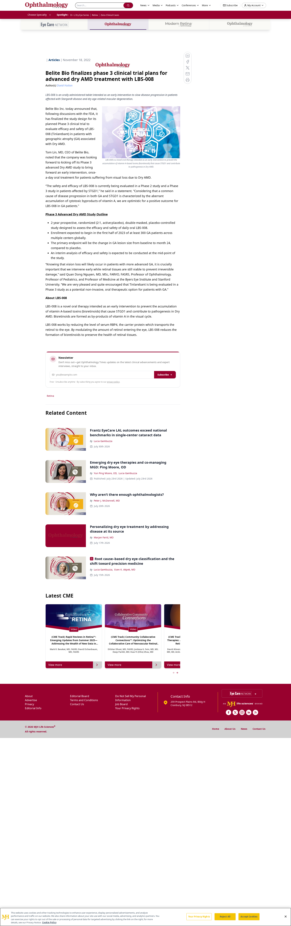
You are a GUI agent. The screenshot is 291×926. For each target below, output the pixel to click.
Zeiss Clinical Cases (110, 15)
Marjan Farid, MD (104, 537)
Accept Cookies (248, 916)
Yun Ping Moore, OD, (105, 473)
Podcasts (171, 5)
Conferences (189, 5)
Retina (95, 15)
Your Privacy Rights (127, 708)
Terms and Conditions (84, 700)
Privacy (29, 704)
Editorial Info (33, 708)
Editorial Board (79, 696)
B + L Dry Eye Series (79, 15)
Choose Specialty (37, 14)
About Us (229, 728)
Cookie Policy (49, 922)
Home (215, 728)
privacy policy (113, 381)
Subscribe (163, 374)
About (29, 696)
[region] (145, 917)
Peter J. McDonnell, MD (107, 500)
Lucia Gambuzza (103, 441)
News (244, 728)
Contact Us (77, 704)
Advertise (31, 700)
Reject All (225, 916)
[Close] (285, 916)
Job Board (121, 704)
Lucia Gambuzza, (103, 569)
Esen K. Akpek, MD (124, 569)
